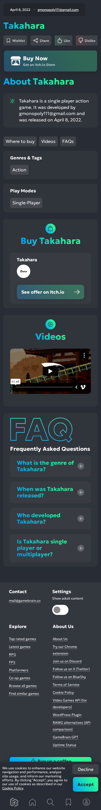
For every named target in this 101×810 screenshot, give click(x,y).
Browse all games (23, 686)
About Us (60, 639)
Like (67, 41)
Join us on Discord (67, 661)
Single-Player (26, 202)
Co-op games (19, 678)
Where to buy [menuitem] (20, 141)
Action (19, 169)
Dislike (90, 41)
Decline (85, 769)
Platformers (18, 670)
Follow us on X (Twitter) (71, 669)
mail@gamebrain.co (24, 600)
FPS (12, 662)
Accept (85, 784)
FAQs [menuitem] (68, 141)
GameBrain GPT (65, 737)
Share (44, 41)
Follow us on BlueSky (69, 677)
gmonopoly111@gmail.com (58, 10)
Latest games (20, 646)
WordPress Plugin (67, 715)
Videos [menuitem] (48, 141)
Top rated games (22, 639)
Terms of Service (66, 684)
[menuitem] (15, 802)
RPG (12, 654)
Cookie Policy (12, 788)
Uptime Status (64, 745)
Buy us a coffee (55, 761)
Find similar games (24, 693)
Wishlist (18, 41)
